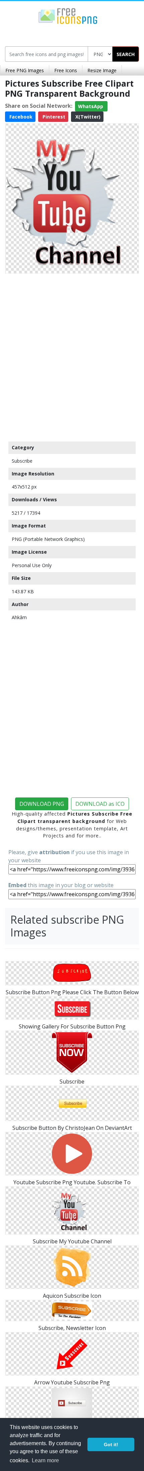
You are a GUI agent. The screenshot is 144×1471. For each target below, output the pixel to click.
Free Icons (65, 70)
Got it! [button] (111, 1444)
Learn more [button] (45, 1460)
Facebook (20, 116)
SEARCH (126, 54)
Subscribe (22, 461)
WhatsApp (91, 106)
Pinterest (53, 116)
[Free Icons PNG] (68, 15)
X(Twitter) (87, 116)
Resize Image (102, 70)
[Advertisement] (72, 356)
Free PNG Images (24, 70)
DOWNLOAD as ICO (100, 804)
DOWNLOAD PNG (41, 804)
